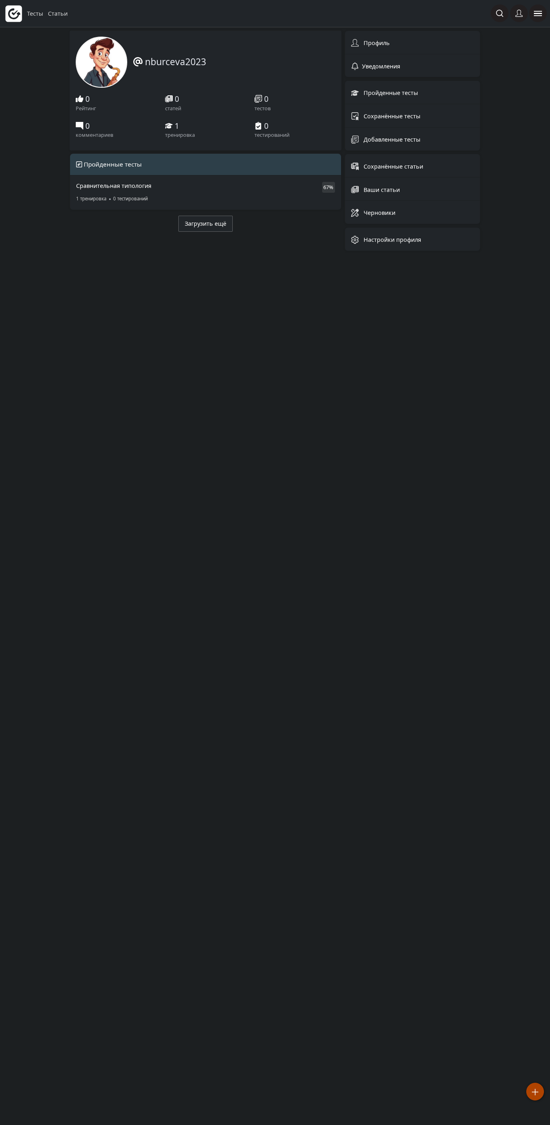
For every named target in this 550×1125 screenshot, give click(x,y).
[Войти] (519, 13)
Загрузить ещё (205, 223)
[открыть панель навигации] (538, 13)
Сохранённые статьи (392, 166)
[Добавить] (535, 1091)
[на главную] (13, 13)
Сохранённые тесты (391, 116)
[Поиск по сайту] (500, 13)
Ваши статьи (381, 189)
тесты (36, 13)
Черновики (378, 212)
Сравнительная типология (113, 191)
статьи (58, 13)
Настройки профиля (391, 239)
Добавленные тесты (391, 139)
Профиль (376, 43)
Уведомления (381, 66)
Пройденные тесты (390, 93)
